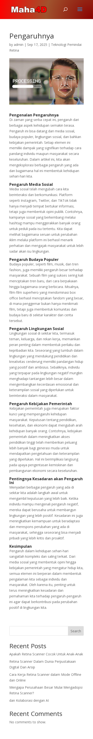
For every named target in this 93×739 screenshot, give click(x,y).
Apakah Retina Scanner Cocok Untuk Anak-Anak (46, 654)
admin (18, 44)
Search (76, 631)
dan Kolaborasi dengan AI (29, 700)
